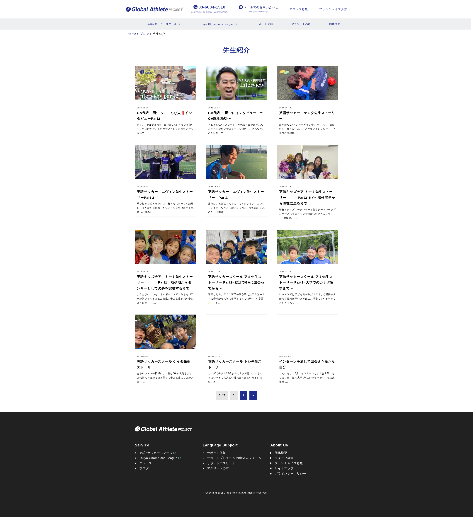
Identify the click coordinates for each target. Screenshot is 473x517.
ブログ (144, 468)
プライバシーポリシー (290, 473)
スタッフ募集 (298, 9)
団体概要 (334, 24)
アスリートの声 (301, 24)
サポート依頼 (264, 24)
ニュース (145, 463)
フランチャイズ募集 (333, 9)
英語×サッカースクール (162, 24)
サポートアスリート (221, 463)
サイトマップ (284, 468)
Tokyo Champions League (216, 24)
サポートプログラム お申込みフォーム (234, 458)
